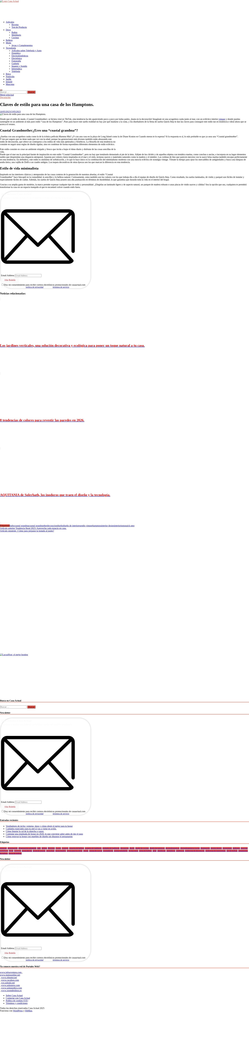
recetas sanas (133, 851)
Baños (14, 32)
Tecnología (11, 48)
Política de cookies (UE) (17, 1000)
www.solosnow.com (10, 985)
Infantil (9, 81)
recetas (85, 851)
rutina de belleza (145, 851)
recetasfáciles (108, 851)
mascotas (244, 848)
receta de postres (39, 851)
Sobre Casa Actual (14, 995)
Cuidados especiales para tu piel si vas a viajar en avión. (31, 828)
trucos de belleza (15, 853)
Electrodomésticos (20, 56)
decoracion (52, 525)
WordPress (18, 1010)
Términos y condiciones (17, 1003)
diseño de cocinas (142, 848)
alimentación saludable (27, 848)
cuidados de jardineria (111, 848)
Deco (8, 30)
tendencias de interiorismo (215, 851)
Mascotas (10, 84)
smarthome (161, 851)
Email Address (7, 275)
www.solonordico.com (11, 988)
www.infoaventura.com (11, 972)
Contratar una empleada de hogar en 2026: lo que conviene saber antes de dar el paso (44, 834)
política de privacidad (34, 287)
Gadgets (15, 63)
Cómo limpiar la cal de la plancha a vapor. (25, 831)
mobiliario (4, 851)
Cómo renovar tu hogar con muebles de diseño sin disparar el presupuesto (39, 836)
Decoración (5, 97)
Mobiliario (16, 35)
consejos (65, 848)
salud (154, 851)
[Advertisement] (52, 11)
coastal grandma (21, 525)
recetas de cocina (95, 851)
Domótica (16, 53)
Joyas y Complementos (22, 45)
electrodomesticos (172, 848)
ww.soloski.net (8, 983)
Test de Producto (19, 27)
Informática (17, 69)
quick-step (129, 525)
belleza (44, 848)
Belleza (9, 40)
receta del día (27, 851)
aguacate (3, 848)
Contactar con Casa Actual (18, 998)
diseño (60, 525)
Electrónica (17, 58)
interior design (107, 525)
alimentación (12, 848)
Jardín (8, 79)
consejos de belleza (76, 848)
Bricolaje (51, 848)
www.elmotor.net (9, 977)
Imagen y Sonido (19, 66)
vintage (222, 119)
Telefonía (16, 71)
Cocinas (15, 37)
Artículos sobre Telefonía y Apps (27, 50)
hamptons (97, 525)
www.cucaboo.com (10, 980)
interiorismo (119, 525)
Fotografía (16, 61)
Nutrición (10, 76)
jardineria (236, 848)
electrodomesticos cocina (190, 848)
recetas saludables (121, 851)
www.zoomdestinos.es (11, 990)
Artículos (10, 22)
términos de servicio (61, 287)
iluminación (205, 848)
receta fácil (50, 851)
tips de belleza (232, 851)
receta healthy (60, 851)
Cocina (58, 848)
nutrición (17, 851)
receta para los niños (75, 851)
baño (12, 525)
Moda (8, 43)
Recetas (15, 24)
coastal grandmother (38, 525)
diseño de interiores (72, 525)
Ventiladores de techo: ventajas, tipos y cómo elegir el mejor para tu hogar (39, 826)
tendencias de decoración (195, 851)
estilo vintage (87, 525)
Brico (8, 74)
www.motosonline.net (10, 975)
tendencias (180, 851)
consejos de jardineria (93, 848)
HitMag (28, 1010)
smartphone (170, 851)
